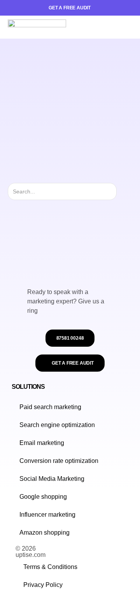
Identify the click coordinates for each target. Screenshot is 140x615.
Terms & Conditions (50, 567)
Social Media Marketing (51, 478)
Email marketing (41, 443)
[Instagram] (19, 605)
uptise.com (31, 554)
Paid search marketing (50, 407)
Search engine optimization (57, 425)
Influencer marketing (47, 514)
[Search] (123, 191)
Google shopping (43, 496)
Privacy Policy (43, 584)
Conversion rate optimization (58, 460)
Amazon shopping (44, 532)
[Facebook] (26, 605)
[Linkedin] (34, 605)
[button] (126, 27)
